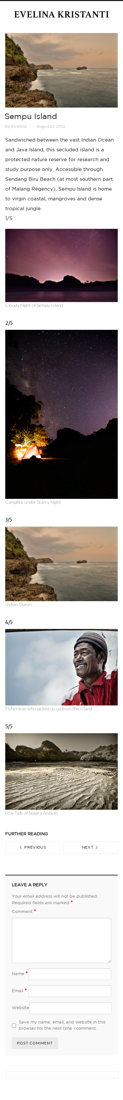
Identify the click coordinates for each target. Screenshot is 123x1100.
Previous (34, 847)
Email (19, 990)
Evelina (19, 126)
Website (20, 1008)
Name (20, 973)
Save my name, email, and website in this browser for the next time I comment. (62, 1026)
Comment (24, 911)
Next (88, 847)
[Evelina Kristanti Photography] (61, 14)
